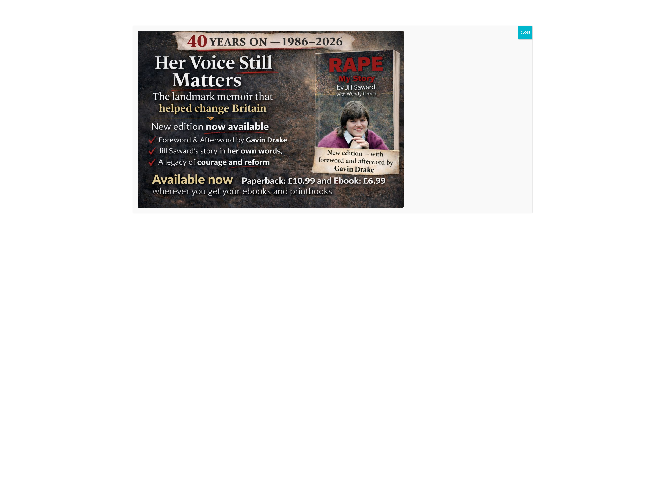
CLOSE (525, 32)
